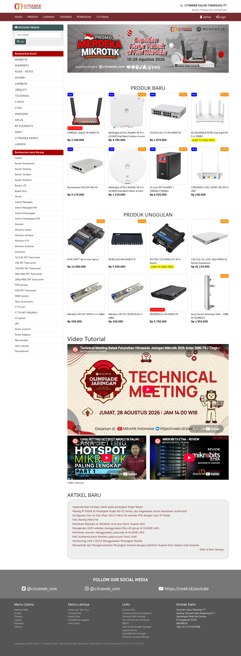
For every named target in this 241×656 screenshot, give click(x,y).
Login (222, 17)
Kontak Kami (221, 9)
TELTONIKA (22, 96)
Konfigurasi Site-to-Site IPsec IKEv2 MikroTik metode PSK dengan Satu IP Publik (121, 515)
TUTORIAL (102, 17)
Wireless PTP (22, 240)
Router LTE (20, 185)
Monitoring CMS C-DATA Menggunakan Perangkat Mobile (107, 541)
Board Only (21, 191)
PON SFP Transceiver (25, 290)
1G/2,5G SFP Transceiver (27, 257)
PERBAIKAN (84, 17)
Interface (20, 251)
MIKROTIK (21, 59)
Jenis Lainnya (22, 345)
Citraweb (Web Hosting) (133, 616)
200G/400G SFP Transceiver (29, 279)
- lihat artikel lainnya (211, 549)
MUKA (18, 17)
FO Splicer (20, 318)
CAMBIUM (21, 83)
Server (18, 196)
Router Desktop (23, 169)
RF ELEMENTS (24, 126)
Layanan (18, 619)
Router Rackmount (24, 163)
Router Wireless (23, 180)
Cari (21, 41)
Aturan (195, 9)
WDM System (22, 296)
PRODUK (32, 17)
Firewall (19, 224)
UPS (17, 323)
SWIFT (19, 132)
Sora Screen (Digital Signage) (136, 626)
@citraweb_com (41, 588)
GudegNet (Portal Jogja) (134, 633)
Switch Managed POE (26, 207)
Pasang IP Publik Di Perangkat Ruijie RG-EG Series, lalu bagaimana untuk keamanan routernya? (129, 511)
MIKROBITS (22, 65)
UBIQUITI (21, 89)
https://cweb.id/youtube (186, 588)
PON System (21, 284)
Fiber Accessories (24, 301)
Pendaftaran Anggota (78, 619)
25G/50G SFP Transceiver (28, 268)
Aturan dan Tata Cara (78, 609)
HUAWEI (20, 77)
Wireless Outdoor (24, 235)
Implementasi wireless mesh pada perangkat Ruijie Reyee (107, 507)
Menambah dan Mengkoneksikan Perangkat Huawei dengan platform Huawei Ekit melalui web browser (135, 545)
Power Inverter (22, 329)
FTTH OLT (20, 307)
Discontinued (22, 351)
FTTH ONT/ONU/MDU (26, 312)
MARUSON (21, 114)
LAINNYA (20, 144)
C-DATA (19, 102)
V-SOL (18, 108)
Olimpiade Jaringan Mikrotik (135, 636)
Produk (17, 613)
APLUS (19, 120)
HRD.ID (125, 623)
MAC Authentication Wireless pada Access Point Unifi (104, 536)
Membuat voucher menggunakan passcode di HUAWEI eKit (108, 532)
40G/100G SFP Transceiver (28, 273)
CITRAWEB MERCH (26, 138)
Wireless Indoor (23, 229)
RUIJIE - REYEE (24, 71)
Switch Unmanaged (25, 213)
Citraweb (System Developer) (136, 613)
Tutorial (18, 626)
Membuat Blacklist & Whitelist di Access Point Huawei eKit (108, 524)
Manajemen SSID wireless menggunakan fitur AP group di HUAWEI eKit (115, 528)
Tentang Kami (206, 9)
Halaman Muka (21, 609)
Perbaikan (19, 623)
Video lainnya (75, 482)
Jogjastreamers (129, 630)
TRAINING (65, 17)
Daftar (206, 17)
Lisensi (18, 157)
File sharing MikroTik (85, 519)
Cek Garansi (74, 623)
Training (18, 616)
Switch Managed (23, 202)
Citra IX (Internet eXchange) (136, 619)
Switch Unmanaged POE (27, 218)
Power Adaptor (22, 334)
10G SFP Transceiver (25, 262)
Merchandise (21, 340)
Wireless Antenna (24, 246)
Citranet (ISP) (128, 609)
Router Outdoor (23, 174)
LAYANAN (48, 17)
